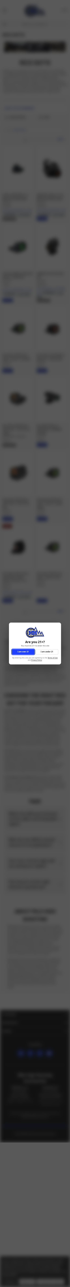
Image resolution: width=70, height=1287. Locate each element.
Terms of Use (53, 658)
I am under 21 (47, 652)
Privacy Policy (36, 660)
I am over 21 (23, 652)
